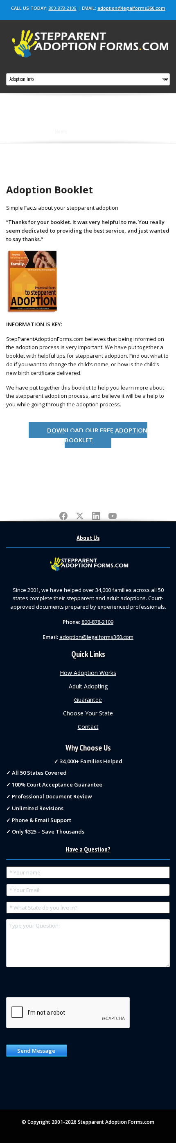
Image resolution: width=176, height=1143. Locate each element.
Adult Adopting (88, 686)
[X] (80, 516)
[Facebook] (63, 516)
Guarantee (88, 700)
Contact (88, 727)
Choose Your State (88, 713)
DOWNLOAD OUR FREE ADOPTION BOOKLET (97, 435)
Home (61, 131)
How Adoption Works (88, 673)
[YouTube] (112, 516)
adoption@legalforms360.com (131, 8)
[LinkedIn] (96, 516)
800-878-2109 (63, 8)
